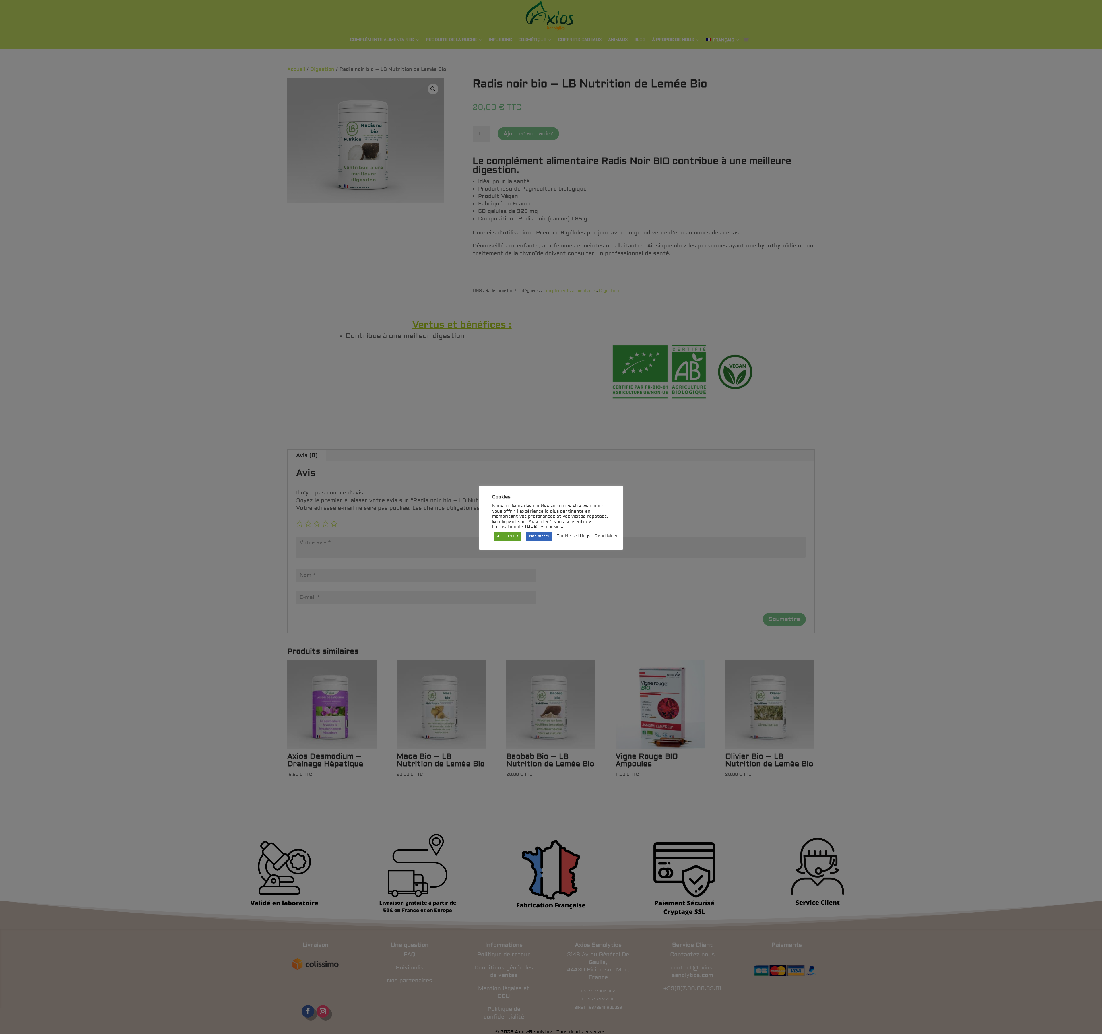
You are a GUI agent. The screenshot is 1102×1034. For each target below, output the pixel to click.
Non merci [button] (539, 536)
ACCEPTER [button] (507, 536)
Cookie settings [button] (573, 536)
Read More (606, 536)
